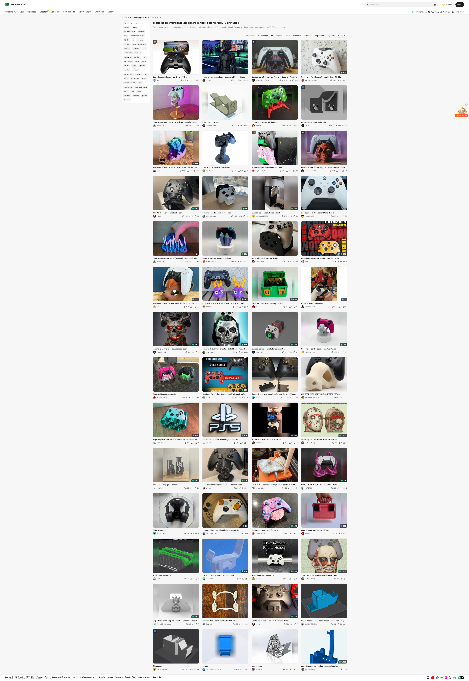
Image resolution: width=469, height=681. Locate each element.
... (133, 40)
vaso (139, 91)
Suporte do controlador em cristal (216, 258)
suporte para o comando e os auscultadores (319, 666)
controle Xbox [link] (155, 17)
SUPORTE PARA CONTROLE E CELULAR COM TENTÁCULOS (319, 485)
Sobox (205, 666)
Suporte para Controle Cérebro (265, 530)
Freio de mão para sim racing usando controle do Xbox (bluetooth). (274, 485)
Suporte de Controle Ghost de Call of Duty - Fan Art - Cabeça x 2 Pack (224, 349)
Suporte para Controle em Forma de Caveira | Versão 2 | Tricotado (274, 77)
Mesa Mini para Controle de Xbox (266, 258)
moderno (136, 96)
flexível (126, 27)
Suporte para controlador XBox (314, 122)
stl (145, 74)
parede (144, 96)
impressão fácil (129, 31)
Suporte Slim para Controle (164, 394)
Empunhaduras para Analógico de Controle (220, 530)
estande (127, 96)
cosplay (138, 74)
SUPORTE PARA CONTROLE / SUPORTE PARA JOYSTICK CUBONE (319, 394)
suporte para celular (137, 36)
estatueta (127, 57)
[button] (458, 12)
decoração (128, 53)
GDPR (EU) (29, 677)
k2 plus (126, 40)
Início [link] (124, 17)
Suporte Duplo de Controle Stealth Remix (219, 621)
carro (126, 91)
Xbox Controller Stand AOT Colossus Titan (319, 575)
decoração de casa (139, 44)
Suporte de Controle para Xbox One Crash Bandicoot (175, 621)
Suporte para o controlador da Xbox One (269, 349)
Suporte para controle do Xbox (265, 122)
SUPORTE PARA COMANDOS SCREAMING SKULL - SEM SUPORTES (176, 167)
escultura (137, 57)
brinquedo (136, 48)
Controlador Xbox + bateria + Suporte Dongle (271, 621)
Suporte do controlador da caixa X (266, 213)
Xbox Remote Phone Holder (263, 575)
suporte (127, 44)
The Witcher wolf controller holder (167, 213)
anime (126, 66)
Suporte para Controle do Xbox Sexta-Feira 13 (320, 439)
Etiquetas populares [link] (138, 17)
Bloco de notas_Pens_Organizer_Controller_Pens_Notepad (173, 666)
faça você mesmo (141, 87)
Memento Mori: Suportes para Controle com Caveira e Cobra (323, 167)
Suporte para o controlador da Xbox (267, 167)
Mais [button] (110, 12)
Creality (102, 677)
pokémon (141, 31)
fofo (145, 57)
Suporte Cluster (159, 530)
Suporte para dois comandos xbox (216, 213)
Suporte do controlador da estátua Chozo (318, 349)
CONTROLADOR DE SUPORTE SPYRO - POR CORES (223, 303)
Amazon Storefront (115, 677)
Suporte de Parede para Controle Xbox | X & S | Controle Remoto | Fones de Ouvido (320, 77)
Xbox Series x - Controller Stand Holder (317, 213)
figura (137, 61)
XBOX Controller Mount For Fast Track (218, 575)
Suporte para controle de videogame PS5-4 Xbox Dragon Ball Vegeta (222, 77)
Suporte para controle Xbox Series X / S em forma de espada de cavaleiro (175, 122)
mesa (140, 83)
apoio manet (257, 666)
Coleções (31, 12)
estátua (127, 70)
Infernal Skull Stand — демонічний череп (170, 349)
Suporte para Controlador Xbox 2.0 (266, 439)
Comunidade (69, 12)
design (144, 78)
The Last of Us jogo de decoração (167, 485)
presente (142, 66)
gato (132, 91)
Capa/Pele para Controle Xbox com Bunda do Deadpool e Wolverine (320, 258)
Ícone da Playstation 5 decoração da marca (220, 439)
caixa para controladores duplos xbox (268, 303)
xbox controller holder (162, 575)
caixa (126, 78)
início (144, 61)
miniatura (138, 53)
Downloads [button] (84, 12)
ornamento (128, 87)
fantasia (127, 48)
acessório (136, 70)
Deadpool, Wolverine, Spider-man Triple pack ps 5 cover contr (223, 394)
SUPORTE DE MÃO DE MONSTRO (216, 167)
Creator (43, 12)
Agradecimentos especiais (83, 677)
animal (134, 66)
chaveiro (140, 40)
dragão (134, 27)
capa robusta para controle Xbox (315, 530)
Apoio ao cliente (144, 677)
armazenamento (130, 83)
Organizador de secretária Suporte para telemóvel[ (322, 621)
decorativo (128, 61)
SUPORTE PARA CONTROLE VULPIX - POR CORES (173, 303)
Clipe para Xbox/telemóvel (312, 303)
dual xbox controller (210, 122)
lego (125, 36)
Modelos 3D (10, 12)
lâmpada (127, 100)
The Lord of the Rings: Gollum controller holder (222, 485)
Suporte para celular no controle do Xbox (170, 77)
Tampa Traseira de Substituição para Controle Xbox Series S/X (273, 394)
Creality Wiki (130, 677)
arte (144, 48)
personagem (128, 74)
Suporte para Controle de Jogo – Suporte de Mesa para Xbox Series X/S (176, 439)
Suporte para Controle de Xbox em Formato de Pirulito (175, 258)
